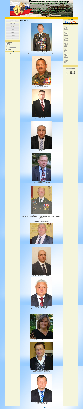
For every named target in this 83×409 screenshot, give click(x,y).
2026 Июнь (65, 62)
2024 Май (65, 50)
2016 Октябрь (66, 43)
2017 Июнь (65, 46)
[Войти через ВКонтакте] (67, 22)
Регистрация (15, 17)
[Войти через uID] (65, 22)
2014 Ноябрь (66, 34)
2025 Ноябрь (66, 56)
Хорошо (8, 44)
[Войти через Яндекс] (71, 22)
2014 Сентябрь (66, 32)
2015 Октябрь (66, 38)
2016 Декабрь (66, 44)
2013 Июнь (65, 28)
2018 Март (65, 48)
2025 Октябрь (66, 55)
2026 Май (65, 61)
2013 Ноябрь (66, 29)
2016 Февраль (66, 40)
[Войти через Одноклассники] (75, 22)
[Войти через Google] (73, 22)
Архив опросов (12, 48)
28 (71, 73)
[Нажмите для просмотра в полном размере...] (41, 50)
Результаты (7, 48)
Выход (18, 17)
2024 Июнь (65, 51)
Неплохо (8, 45)
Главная (7, 17)
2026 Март (65, 59)
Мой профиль (11, 17)
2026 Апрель (66, 60)
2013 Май (65, 27)
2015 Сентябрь (66, 37)
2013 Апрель (66, 26)
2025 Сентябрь (66, 54)
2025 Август (66, 53)
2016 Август (66, 42)
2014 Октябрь (66, 33)
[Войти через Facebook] (69, 22)
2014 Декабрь (66, 35)
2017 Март (65, 45)
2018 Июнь (65, 49)
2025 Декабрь (66, 57)
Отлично (8, 43)
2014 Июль (65, 31)
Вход (20, 17)
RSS (22, 17)
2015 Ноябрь (66, 39)
